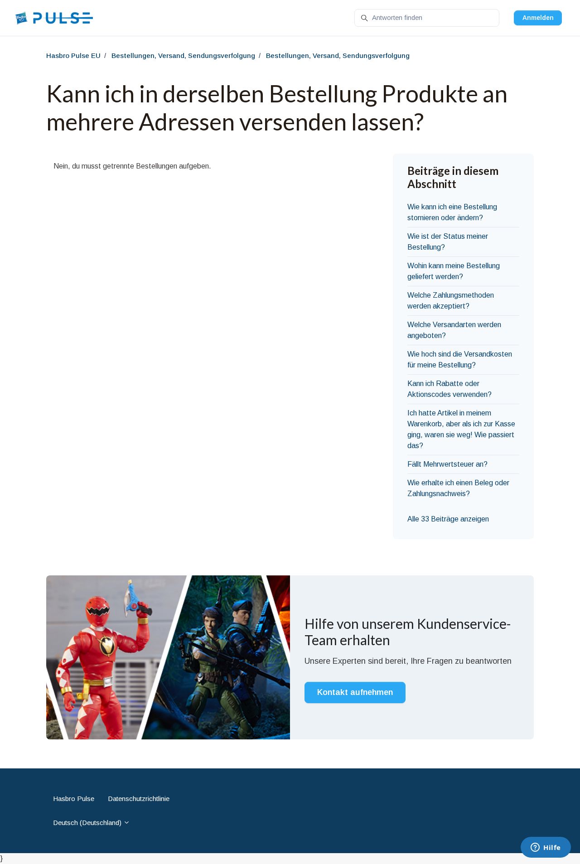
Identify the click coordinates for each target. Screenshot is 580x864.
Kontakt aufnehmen (355, 692)
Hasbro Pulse (73, 798)
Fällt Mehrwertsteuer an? (447, 464)
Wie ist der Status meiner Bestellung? (447, 241)
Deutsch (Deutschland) (88, 822)
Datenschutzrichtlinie (138, 798)
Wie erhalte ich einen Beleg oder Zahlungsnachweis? (458, 488)
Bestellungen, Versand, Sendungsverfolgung (183, 55)
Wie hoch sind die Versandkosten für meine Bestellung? (459, 359)
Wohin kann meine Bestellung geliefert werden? (453, 271)
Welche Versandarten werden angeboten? (454, 330)
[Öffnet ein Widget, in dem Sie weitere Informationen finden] (546, 848)
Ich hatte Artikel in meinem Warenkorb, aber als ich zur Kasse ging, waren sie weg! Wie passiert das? (461, 429)
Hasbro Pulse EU (73, 55)
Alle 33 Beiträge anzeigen (448, 519)
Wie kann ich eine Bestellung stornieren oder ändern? (452, 212)
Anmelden (538, 17)
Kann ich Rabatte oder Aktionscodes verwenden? (449, 389)
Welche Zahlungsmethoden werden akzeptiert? (450, 300)
